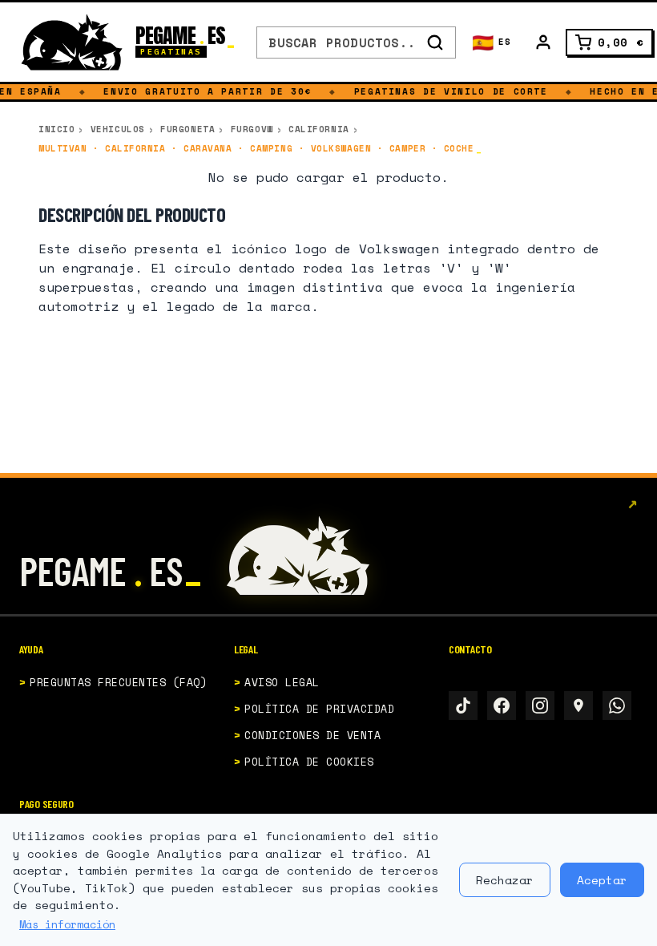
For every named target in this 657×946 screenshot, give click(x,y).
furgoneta (187, 129)
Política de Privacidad (319, 709)
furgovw (252, 129)
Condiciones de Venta (312, 735)
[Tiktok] (463, 705)
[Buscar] (435, 42)
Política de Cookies (309, 762)
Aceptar (602, 879)
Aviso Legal (282, 682)
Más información (67, 924)
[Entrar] (543, 42)
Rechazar (505, 879)
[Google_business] (578, 705)
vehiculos (118, 129)
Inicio (56, 129)
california (318, 129)
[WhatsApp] (617, 705)
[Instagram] (540, 705)
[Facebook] (501, 705)
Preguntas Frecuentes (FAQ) (119, 682)
